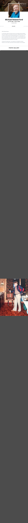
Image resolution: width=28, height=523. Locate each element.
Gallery (13, 26)
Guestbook (26, 26)
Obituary (2, 26)
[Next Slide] (27, 297)
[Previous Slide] (1, 297)
